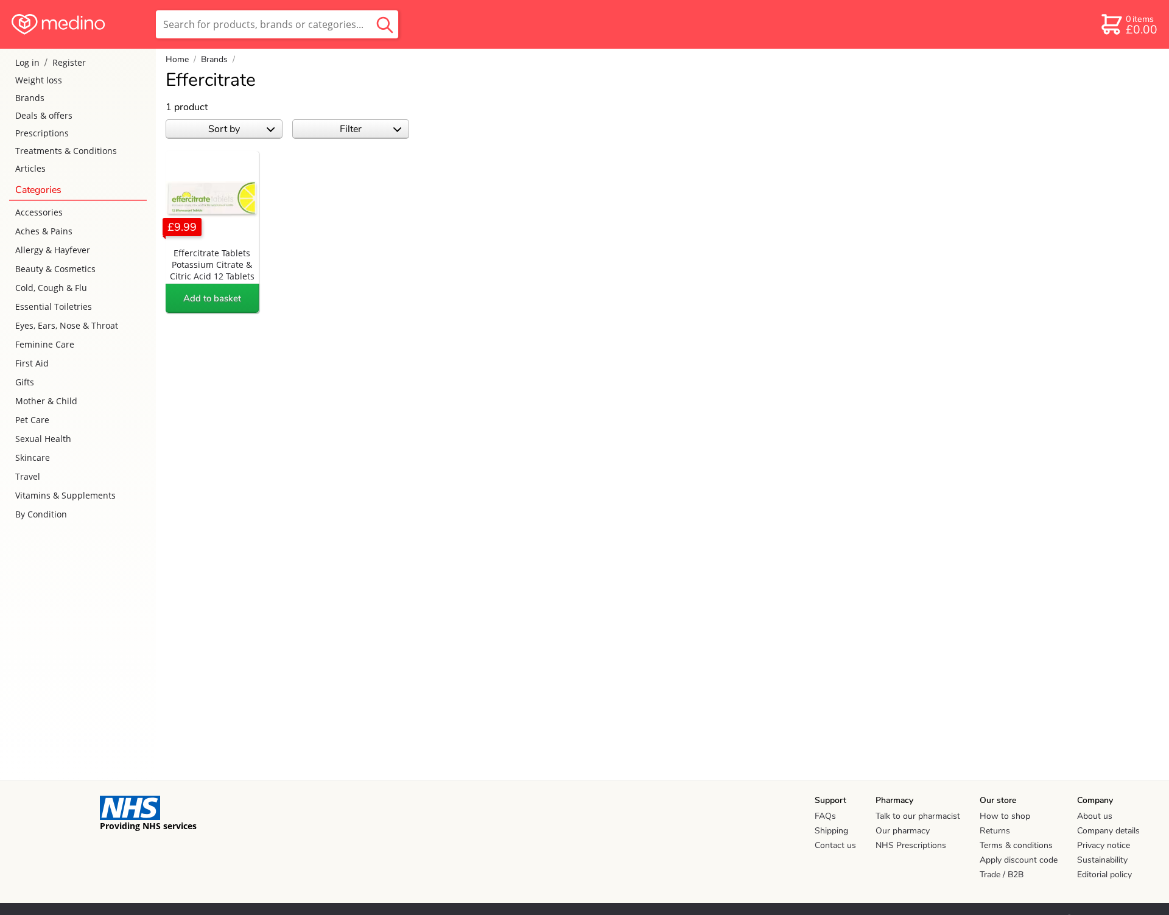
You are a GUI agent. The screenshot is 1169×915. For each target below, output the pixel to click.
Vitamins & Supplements (65, 495)
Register (69, 62)
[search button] (385, 24)
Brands (29, 97)
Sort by (224, 129)
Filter (351, 129)
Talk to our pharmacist (918, 816)
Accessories (39, 212)
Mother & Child (46, 401)
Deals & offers (43, 115)
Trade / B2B (1001, 874)
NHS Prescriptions (911, 845)
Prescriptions (42, 133)
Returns (995, 830)
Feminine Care (44, 344)
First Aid (32, 363)
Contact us (835, 845)
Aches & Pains (43, 231)
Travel (27, 476)
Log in (27, 62)
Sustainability (1102, 860)
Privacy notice (1103, 845)
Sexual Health (43, 438)
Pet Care (32, 420)
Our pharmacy (903, 830)
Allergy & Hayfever (52, 250)
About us (1094, 816)
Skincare (32, 457)
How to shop (1005, 816)
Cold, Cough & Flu (51, 287)
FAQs (825, 816)
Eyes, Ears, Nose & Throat (66, 325)
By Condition (41, 514)
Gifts (24, 382)
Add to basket (212, 298)
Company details (1108, 830)
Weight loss (38, 80)
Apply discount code (1019, 860)
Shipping (831, 830)
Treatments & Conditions (66, 150)
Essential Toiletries (53, 306)
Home (177, 59)
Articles (30, 168)
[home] (77, 24)
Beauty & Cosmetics (55, 269)
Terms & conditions (1016, 845)
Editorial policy (1104, 874)
